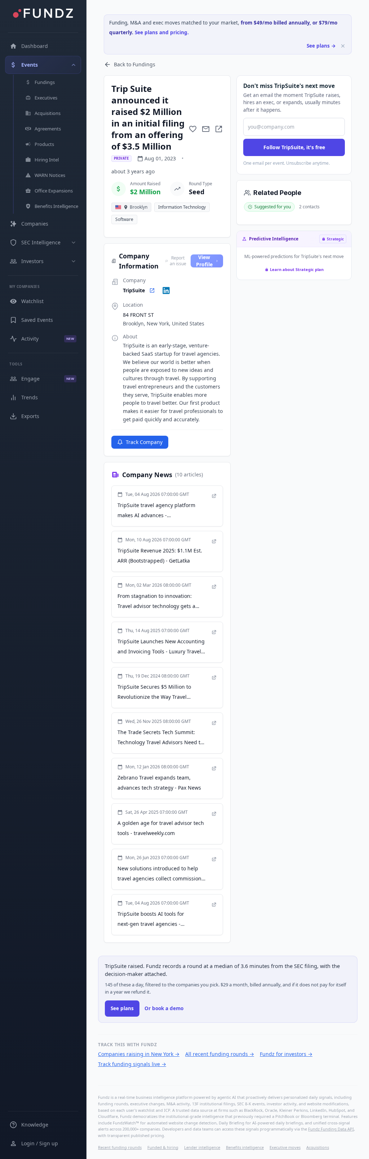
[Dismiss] (342, 46)
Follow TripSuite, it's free (294, 147)
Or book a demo (164, 1008)
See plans (122, 1008)
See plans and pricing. (162, 32)
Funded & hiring (162, 1147)
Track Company (144, 442)
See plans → (321, 46)
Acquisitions (317, 1147)
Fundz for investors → (286, 1054)
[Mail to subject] (205, 129)
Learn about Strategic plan (297, 269)
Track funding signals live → (132, 1064)
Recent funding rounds (120, 1147)
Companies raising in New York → (138, 1054)
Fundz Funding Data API (331, 1129)
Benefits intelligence (245, 1147)
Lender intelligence (202, 1147)
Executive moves (285, 1147)
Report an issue (178, 261)
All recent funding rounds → (219, 1054)
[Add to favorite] (192, 129)
